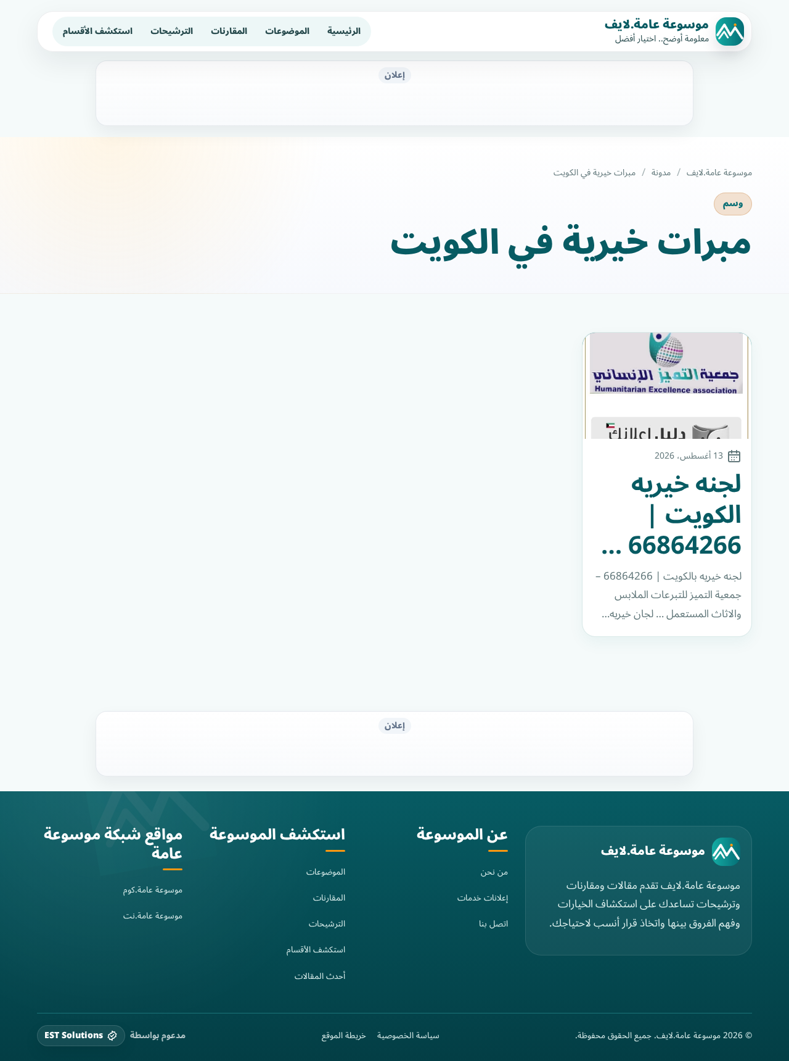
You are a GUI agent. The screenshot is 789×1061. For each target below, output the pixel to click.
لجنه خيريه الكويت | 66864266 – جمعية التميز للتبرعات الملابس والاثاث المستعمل (674, 515)
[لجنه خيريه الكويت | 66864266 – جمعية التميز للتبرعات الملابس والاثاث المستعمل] (667, 386)
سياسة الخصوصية (408, 1035)
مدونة (661, 173)
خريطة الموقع (344, 1035)
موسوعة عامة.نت (152, 916)
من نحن (494, 872)
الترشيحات (171, 31)
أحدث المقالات (320, 976)
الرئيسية (344, 31)
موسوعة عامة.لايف (657, 24)
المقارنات (229, 31)
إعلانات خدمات (482, 898)
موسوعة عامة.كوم (152, 890)
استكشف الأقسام (98, 31)
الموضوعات (287, 31)
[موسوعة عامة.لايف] (726, 852)
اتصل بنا (493, 924)
